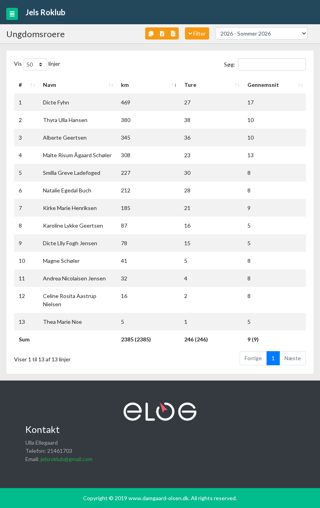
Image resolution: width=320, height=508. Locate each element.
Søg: (229, 64)
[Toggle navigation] (12, 14)
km (125, 84)
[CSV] (173, 33)
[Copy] (151, 33)
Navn (49, 84)
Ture (190, 84)
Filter (199, 33)
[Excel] (162, 33)
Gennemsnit (263, 84)
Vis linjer (37, 63)
